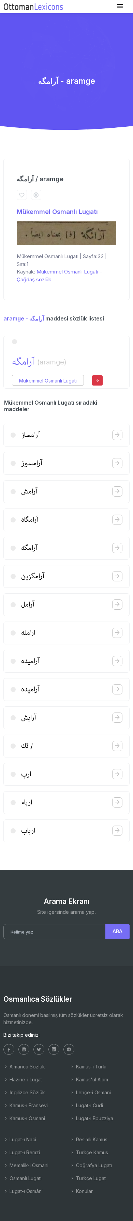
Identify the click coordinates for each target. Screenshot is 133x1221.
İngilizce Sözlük (26, 1092)
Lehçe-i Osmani (93, 1092)
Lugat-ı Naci (22, 1139)
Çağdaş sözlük (34, 279)
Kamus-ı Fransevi (28, 1105)
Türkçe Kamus (91, 1152)
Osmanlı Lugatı (25, 1178)
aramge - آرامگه (23, 318)
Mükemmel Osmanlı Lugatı (57, 212)
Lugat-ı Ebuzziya (94, 1118)
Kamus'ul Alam (91, 1079)
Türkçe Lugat (90, 1178)
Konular (84, 1191)
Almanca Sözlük (26, 1066)
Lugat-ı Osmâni (25, 1191)
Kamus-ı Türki (90, 1066)
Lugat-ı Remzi (24, 1152)
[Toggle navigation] (120, 6)
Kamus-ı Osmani (26, 1118)
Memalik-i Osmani (28, 1165)
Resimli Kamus (91, 1139)
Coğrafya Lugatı (93, 1165)
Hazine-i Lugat (25, 1079)
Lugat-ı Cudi (89, 1105)
